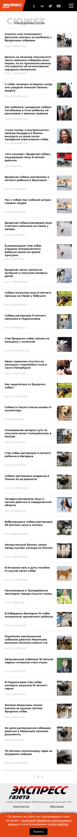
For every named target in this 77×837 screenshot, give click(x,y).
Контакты (21, 806)
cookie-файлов (58, 824)
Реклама (57, 806)
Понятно (38, 831)
